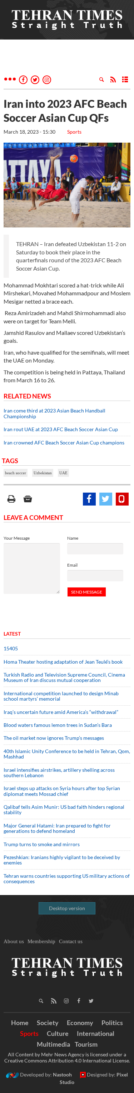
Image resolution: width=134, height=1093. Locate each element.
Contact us (71, 941)
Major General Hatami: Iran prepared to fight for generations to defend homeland (57, 828)
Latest (12, 634)
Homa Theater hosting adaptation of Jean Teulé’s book (63, 662)
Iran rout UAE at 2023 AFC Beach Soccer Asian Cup (61, 429)
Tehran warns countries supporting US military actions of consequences (67, 878)
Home (20, 1022)
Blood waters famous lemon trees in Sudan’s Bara (58, 725)
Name (72, 538)
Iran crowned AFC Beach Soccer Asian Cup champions (64, 442)
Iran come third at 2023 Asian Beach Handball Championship (54, 413)
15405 (11, 648)
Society (48, 1022)
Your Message (17, 538)
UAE (63, 473)
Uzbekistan (43, 473)
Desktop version (67, 908)
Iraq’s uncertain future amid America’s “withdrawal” (61, 712)
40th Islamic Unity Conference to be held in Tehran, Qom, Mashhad (67, 754)
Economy (80, 1022)
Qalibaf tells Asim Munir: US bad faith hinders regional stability (64, 809)
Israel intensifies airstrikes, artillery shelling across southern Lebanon (59, 772)
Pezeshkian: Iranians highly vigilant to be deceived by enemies (62, 860)
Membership (41, 941)
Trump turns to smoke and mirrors (42, 844)
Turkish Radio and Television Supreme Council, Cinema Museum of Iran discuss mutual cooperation (64, 677)
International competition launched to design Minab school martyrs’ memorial (61, 696)
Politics (112, 1022)
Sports (74, 132)
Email (72, 565)
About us (14, 941)
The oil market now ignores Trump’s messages (54, 738)
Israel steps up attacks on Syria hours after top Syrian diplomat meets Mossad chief (62, 791)
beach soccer (15, 473)
